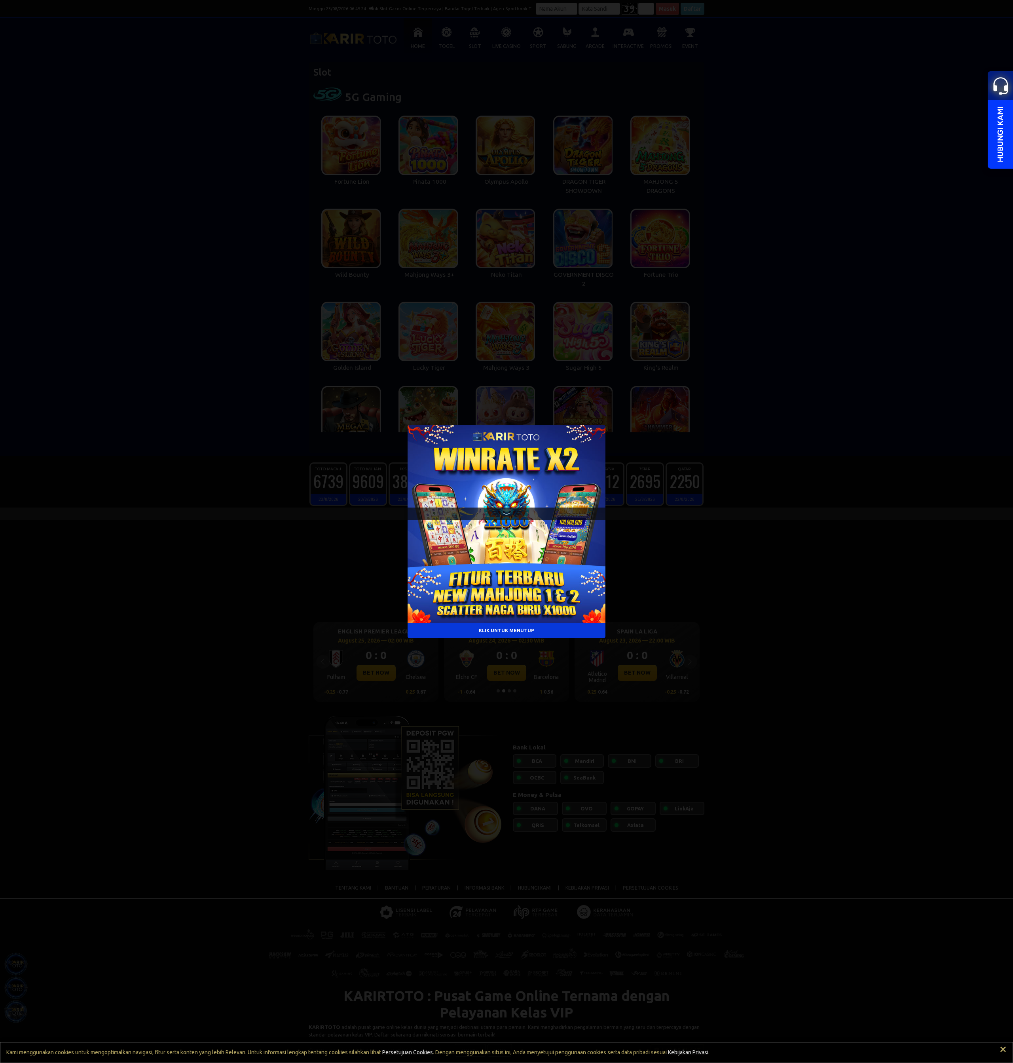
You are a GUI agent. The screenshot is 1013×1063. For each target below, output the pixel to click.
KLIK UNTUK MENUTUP (506, 630)
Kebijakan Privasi (688, 1052)
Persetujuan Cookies (407, 1052)
